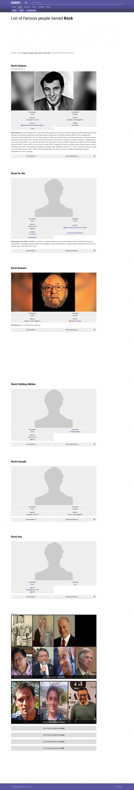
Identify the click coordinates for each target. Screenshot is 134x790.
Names (20, 7)
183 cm (31, 234)
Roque (30, 53)
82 (33, 592)
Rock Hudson (18, 65)
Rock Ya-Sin (18, 173)
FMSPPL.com (27, 787)
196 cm (74, 125)
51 (39, 321)
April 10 (30, 437)
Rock (32, 114)
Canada (73, 321)
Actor (32, 128)
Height (48, 7)
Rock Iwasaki (18, 461)
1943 (37, 590)
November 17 (30, 120)
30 (33, 228)
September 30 (30, 590)
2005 (74, 514)
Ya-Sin (75, 221)
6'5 (78, 125)
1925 (36, 120)
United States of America (31, 125)
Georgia (84, 227)
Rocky (25, 53)
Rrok (44, 53)
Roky (36, 53)
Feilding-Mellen (75, 432)
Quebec (79, 321)
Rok (48, 53)
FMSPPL (16, 2)
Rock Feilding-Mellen (23, 384)
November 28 (30, 514)
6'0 (35, 234)
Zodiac (34, 7)
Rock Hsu (16, 536)
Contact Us (118, 787)
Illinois (41, 125)
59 (82, 120)
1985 (75, 120)
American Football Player (75, 233)
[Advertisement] (67, 34)
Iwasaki (75, 509)
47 (33, 439)
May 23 (30, 226)
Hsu (75, 584)
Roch (40, 53)
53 (81, 514)
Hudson (75, 114)
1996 (34, 226)
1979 (35, 437)
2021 (32, 321)
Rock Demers (18, 268)
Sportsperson (32, 237)
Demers (75, 315)
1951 (36, 514)
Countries (41, 7)
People (14, 7)
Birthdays (27, 7)
